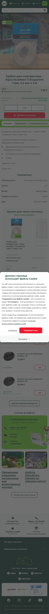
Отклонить (12, 330)
